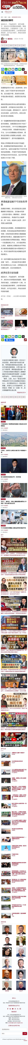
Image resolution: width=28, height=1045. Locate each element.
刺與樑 (3, 42)
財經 (5, 17)
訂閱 (25, 1033)
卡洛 (13, 916)
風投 (20, 45)
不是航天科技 (15, 854)
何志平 (13, 762)
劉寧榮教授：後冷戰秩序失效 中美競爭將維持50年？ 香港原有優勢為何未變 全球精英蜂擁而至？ (14, 574)
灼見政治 (3, 421)
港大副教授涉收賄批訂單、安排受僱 (11, 477)
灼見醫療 (3, 525)
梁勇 (13, 907)
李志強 (13, 855)
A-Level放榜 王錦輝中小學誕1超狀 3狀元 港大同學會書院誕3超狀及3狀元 (19, 822)
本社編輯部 (5, 428)
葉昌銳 (13, 754)
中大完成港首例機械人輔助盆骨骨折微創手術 (13, 528)
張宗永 (10, 39)
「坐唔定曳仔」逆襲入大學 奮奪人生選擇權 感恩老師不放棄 (19, 796)
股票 (7, 45)
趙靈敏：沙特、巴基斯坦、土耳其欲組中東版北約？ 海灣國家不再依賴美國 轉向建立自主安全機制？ (14, 555)
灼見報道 (3, 448)
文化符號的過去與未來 (17, 761)
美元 (3, 45)
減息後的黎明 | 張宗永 (16, 17)
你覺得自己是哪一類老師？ (18, 752)
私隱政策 (25, 1040)
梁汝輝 (13, 882)
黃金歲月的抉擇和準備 (17, 828)
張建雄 (13, 830)
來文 (13, 840)
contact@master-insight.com (15, 1022)
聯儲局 (11, 45)
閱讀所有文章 (21, 392)
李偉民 (13, 899)
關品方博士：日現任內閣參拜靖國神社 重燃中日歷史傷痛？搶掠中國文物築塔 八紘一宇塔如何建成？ (13, 632)
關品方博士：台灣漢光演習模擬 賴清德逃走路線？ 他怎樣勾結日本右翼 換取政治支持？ (19, 813)
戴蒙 (24, 45)
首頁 (2, 17)
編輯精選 (14, 848)
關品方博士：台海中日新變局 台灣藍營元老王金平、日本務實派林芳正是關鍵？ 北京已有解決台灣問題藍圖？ (13, 690)
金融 (9, 17)
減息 (16, 45)
